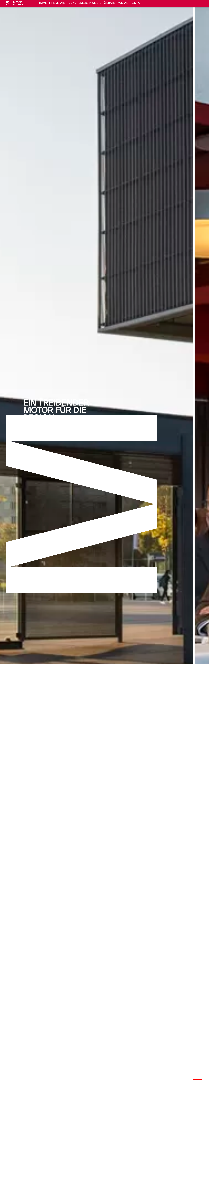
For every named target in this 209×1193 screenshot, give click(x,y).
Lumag (135, 3)
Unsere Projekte (90, 3)
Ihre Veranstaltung (62, 3)
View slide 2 (187, 1079)
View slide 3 (197, 1079)
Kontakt (123, 3)
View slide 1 (176, 1079)
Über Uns (109, 3)
